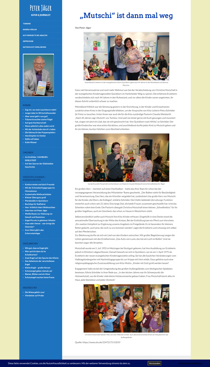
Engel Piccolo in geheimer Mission (40, 220)
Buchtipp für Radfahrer (35, 204)
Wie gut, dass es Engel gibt (36, 248)
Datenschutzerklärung (34, 47)
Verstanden (154, 363)
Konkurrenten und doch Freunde (39, 184)
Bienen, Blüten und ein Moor (37, 274)
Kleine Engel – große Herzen (37, 267)
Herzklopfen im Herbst (35, 135)
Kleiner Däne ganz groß (35, 197)
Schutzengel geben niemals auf (38, 271)
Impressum (28, 41)
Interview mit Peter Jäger (36, 210)
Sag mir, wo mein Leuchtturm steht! (40, 109)
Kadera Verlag (30, 30)
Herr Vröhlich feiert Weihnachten (40, 207)
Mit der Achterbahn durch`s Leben (40, 129)
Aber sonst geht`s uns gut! (36, 116)
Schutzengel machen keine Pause (39, 277)
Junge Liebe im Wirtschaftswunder (40, 113)
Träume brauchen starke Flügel (38, 119)
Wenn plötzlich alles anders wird (39, 126)
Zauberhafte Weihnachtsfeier (38, 194)
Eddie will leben (32, 139)
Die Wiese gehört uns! (35, 292)
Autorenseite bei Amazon (35, 35)
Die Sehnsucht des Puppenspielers (40, 132)
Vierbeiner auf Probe (34, 295)
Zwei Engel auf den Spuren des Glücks (42, 258)
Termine (27, 24)
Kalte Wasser (31, 142)
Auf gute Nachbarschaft (35, 122)
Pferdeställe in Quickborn (36, 201)
